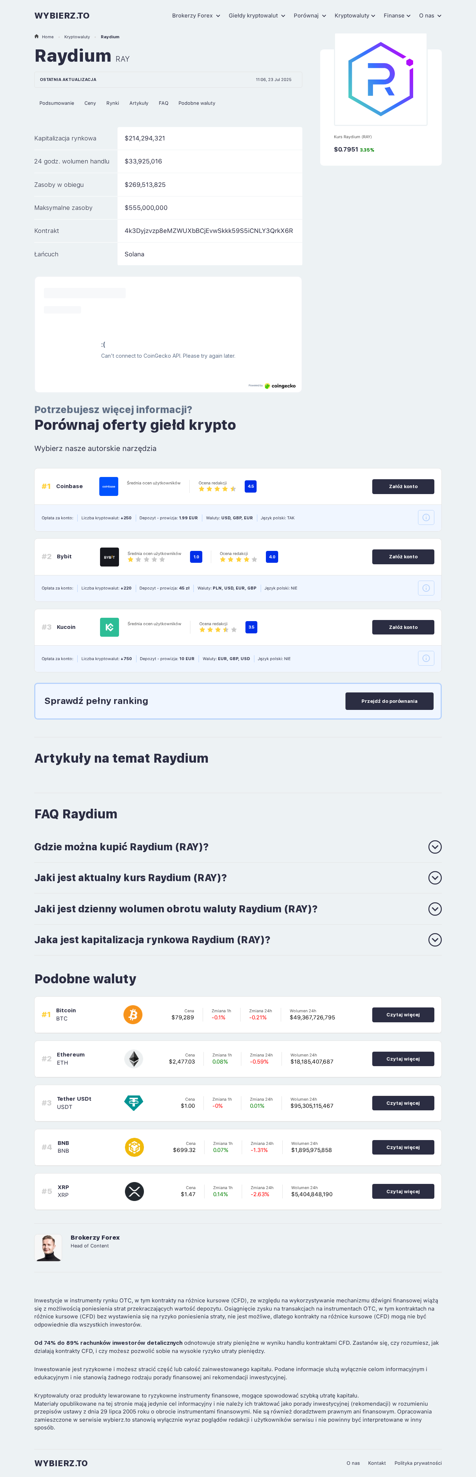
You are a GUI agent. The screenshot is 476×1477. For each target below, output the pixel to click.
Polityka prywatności (418, 1463)
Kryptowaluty (352, 15)
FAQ (163, 103)
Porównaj (307, 15)
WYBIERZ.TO (62, 15)
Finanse (394, 15)
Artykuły (138, 103)
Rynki (112, 103)
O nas (427, 15)
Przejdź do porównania (389, 701)
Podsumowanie (56, 103)
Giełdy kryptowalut (254, 15)
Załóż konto (403, 486)
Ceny (90, 103)
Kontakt (377, 1463)
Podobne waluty (196, 103)
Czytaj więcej (403, 1014)
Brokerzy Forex (193, 15)
